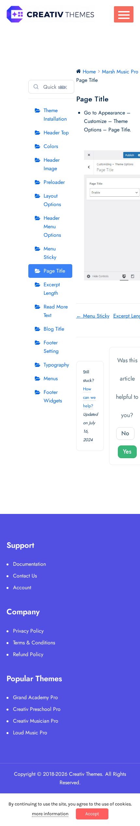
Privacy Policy (28, 631)
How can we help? (89, 397)
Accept (92, 814)
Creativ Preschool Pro (37, 709)
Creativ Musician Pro (35, 721)
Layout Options (52, 200)
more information (50, 814)
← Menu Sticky (92, 316)
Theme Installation (55, 115)
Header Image (52, 164)
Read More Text (56, 311)
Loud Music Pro (30, 732)
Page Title (54, 271)
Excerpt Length (52, 289)
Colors (51, 146)
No (125, 433)
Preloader (54, 182)
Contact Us (25, 575)
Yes (127, 451)
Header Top (56, 132)
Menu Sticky (50, 253)
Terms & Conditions (34, 642)
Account (22, 587)
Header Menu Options (52, 226)
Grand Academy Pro (35, 697)
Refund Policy (28, 654)
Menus (51, 378)
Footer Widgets (53, 396)
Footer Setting (51, 347)
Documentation (29, 564)
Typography (56, 364)
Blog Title (54, 329)
